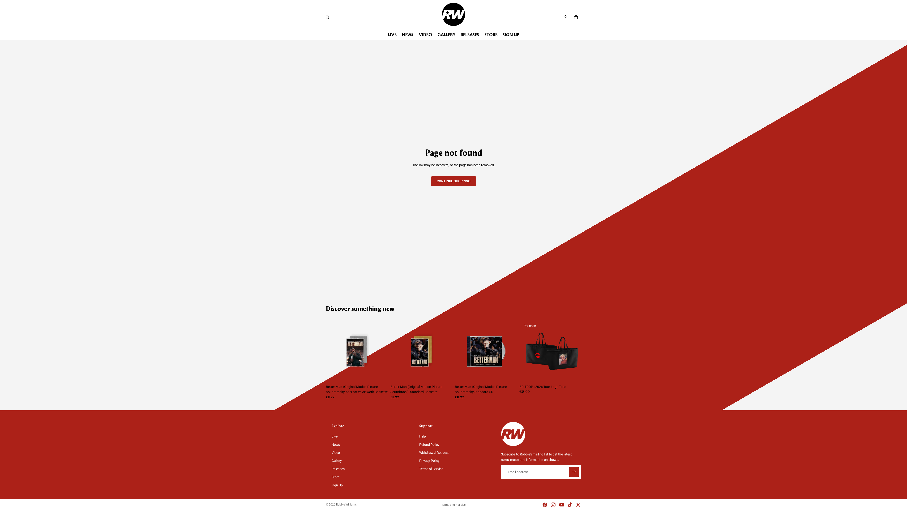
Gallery (337, 461)
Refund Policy (429, 444)
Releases (338, 469)
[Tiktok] (570, 505)
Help (422, 436)
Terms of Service (431, 469)
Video (336, 453)
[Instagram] (553, 505)
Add (384, 375)
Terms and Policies (453, 504)
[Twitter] (578, 505)
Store (335, 477)
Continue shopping (454, 181)
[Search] (327, 17)
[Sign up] (574, 472)
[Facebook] (545, 505)
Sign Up (337, 485)
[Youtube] (562, 505)
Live (335, 436)
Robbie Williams (346, 504)
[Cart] (576, 17)
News (336, 444)
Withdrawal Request (434, 453)
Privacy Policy (429, 461)
